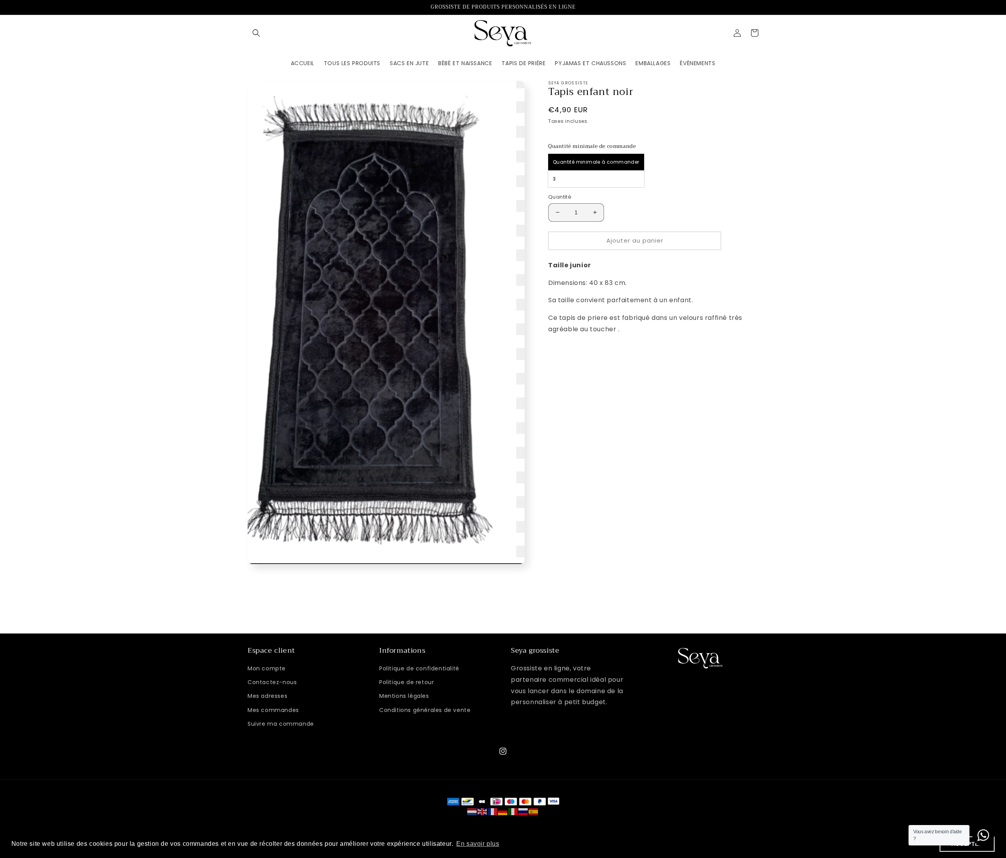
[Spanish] (534, 811)
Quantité (559, 197)
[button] (256, 33)
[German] (503, 811)
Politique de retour (406, 682)
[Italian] (513, 811)
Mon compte (267, 668)
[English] (482, 811)
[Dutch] (472, 811)
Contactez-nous (272, 682)
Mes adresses (267, 696)
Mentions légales (404, 696)
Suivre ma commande (281, 724)
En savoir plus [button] (477, 843)
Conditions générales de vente (424, 710)
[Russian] (523, 811)
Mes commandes (273, 710)
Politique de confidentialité (419, 668)
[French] (493, 811)
